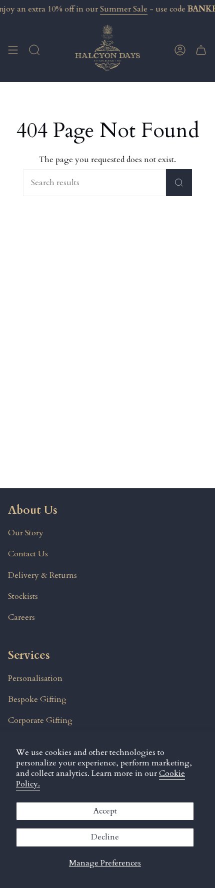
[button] (34, 50)
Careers (21, 617)
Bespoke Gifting (37, 699)
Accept (105, 810)
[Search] (179, 182)
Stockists (23, 596)
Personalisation (35, 678)
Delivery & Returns (42, 575)
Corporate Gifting (40, 720)
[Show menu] (13, 50)
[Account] (180, 50)
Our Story (26, 532)
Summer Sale (124, 9)
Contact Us (28, 553)
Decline (105, 836)
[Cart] (201, 50)
